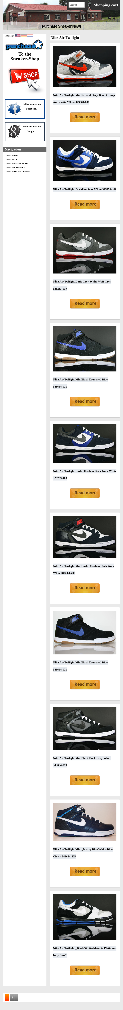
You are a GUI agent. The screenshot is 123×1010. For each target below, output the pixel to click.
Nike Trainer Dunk (15, 167)
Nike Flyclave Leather (17, 163)
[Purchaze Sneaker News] (25, 50)
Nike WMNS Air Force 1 (18, 171)
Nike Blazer (12, 155)
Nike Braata (12, 159)
